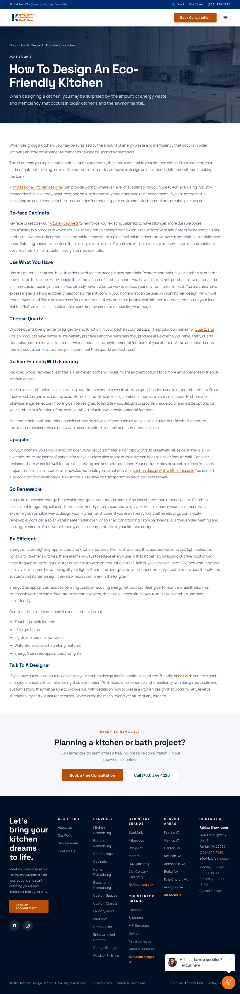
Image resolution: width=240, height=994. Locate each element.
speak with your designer (195, 675)
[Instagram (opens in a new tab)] (27, 925)
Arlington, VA (173, 887)
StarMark (136, 832)
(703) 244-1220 (219, 4)
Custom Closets (105, 903)
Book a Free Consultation (92, 775)
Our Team (196, 4)
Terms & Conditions (132, 983)
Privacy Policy (102, 983)
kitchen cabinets (64, 223)
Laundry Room (104, 911)
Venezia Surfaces (141, 949)
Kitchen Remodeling (102, 830)
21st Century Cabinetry (138, 874)
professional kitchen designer (37, 187)
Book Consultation (195, 17)
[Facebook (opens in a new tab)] (14, 925)
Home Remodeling (102, 872)
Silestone (136, 917)
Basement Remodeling (102, 885)
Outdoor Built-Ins (106, 955)
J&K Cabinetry (139, 863)
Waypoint (136, 848)
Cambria (135, 910)
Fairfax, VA (172, 832)
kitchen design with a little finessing (163, 470)
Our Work (178, 4)
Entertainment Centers (104, 937)
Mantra (134, 856)
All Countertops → (141, 959)
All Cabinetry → (141, 884)
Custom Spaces (105, 895)
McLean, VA (172, 856)
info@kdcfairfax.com (215, 858)
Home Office (102, 926)
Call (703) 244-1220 (152, 775)
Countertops (102, 853)
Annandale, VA (174, 863)
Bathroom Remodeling (102, 843)
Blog (12, 45)
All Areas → (173, 895)
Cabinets (100, 861)
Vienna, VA (172, 840)
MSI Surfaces (139, 925)
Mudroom (100, 919)
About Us (65, 827)
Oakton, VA (172, 848)
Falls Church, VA (176, 879)
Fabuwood (136, 840)
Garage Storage (105, 947)
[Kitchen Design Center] (22, 17)
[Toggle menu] (225, 17)
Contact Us (66, 851)
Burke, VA (171, 871)
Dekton (134, 933)
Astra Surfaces (140, 941)
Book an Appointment (26, 906)
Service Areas (68, 843)
